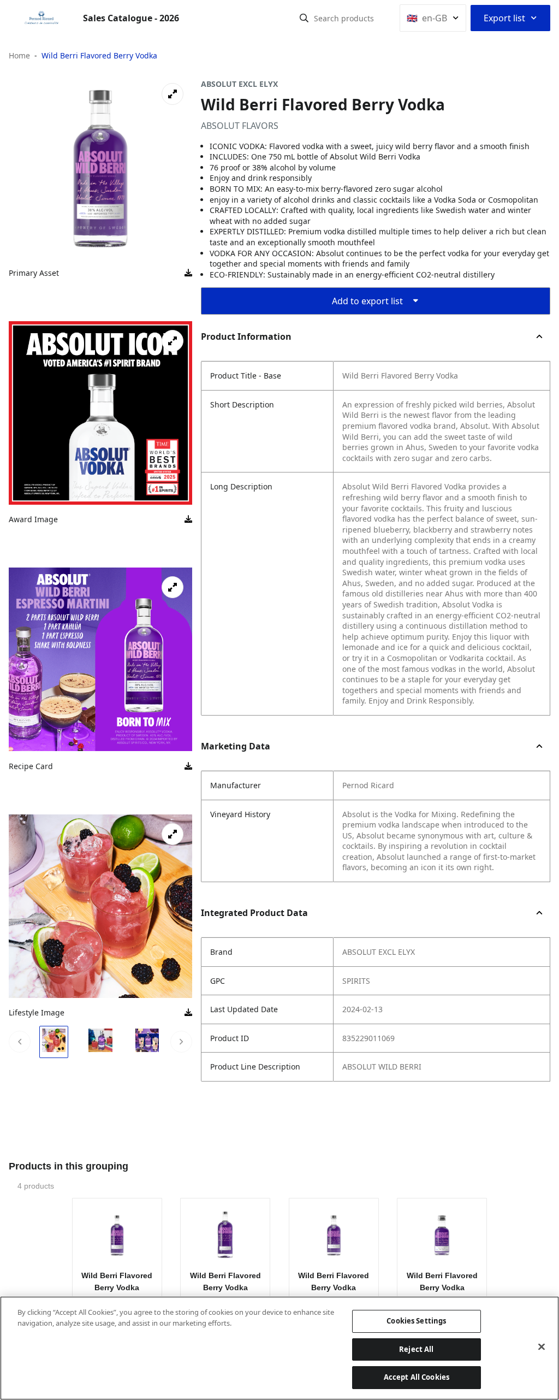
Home (19, 55)
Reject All (416, 1349)
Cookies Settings (416, 1321)
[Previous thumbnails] (20, 1042)
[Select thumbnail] (53, 1042)
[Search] (304, 18)
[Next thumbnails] (181, 1042)
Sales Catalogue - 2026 (131, 18)
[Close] (542, 1347)
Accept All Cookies (416, 1377)
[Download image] (188, 273)
